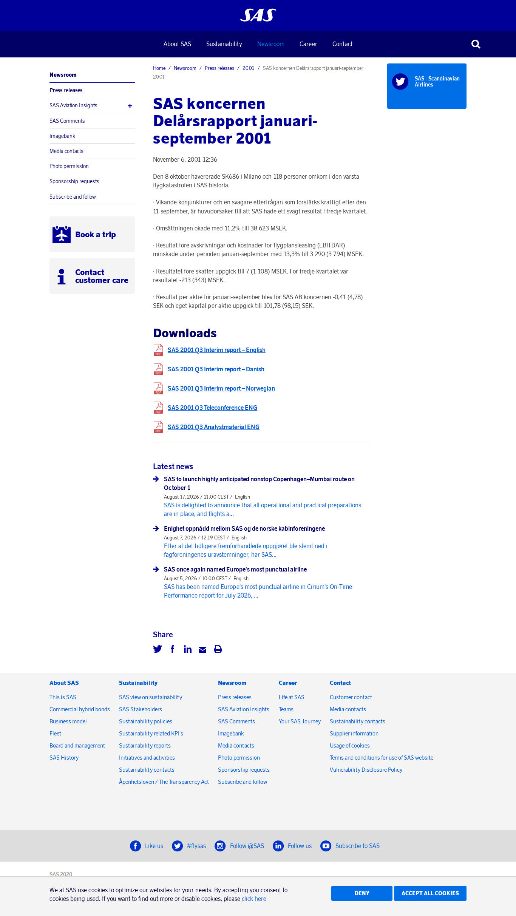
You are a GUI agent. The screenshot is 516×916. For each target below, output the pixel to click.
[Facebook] (172, 650)
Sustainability (224, 44)
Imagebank (62, 136)
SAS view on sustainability (150, 697)
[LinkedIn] (187, 650)
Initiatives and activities (147, 757)
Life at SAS (291, 697)
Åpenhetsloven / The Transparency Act (164, 781)
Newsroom (270, 44)
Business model (68, 721)
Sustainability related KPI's (151, 733)
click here (254, 898)
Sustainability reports (145, 745)
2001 (249, 68)
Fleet (55, 733)
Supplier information (354, 733)
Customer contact (351, 697)
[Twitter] (157, 650)
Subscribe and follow (72, 196)
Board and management (77, 745)
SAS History (64, 757)
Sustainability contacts (147, 769)
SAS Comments (67, 120)
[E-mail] (202, 650)
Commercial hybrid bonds (79, 709)
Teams (286, 709)
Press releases (65, 90)
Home (159, 68)
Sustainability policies (145, 721)
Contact (342, 44)
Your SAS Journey (300, 721)
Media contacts (66, 151)
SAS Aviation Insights (73, 105)
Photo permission (69, 166)
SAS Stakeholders (140, 709)
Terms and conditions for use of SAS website (381, 757)
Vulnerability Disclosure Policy (366, 769)
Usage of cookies (350, 745)
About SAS (177, 44)
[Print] (217, 650)
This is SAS (62, 697)
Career (308, 44)
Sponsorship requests (74, 181)
